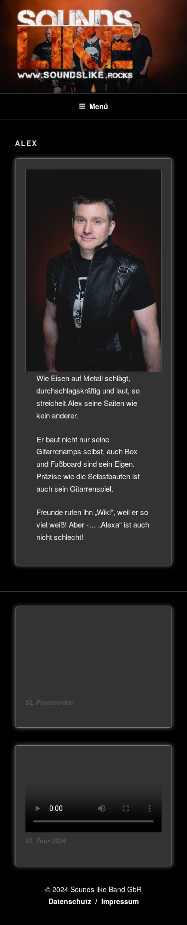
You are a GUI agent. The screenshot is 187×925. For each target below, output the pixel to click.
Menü (98, 106)
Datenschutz (69, 901)
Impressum (120, 901)
